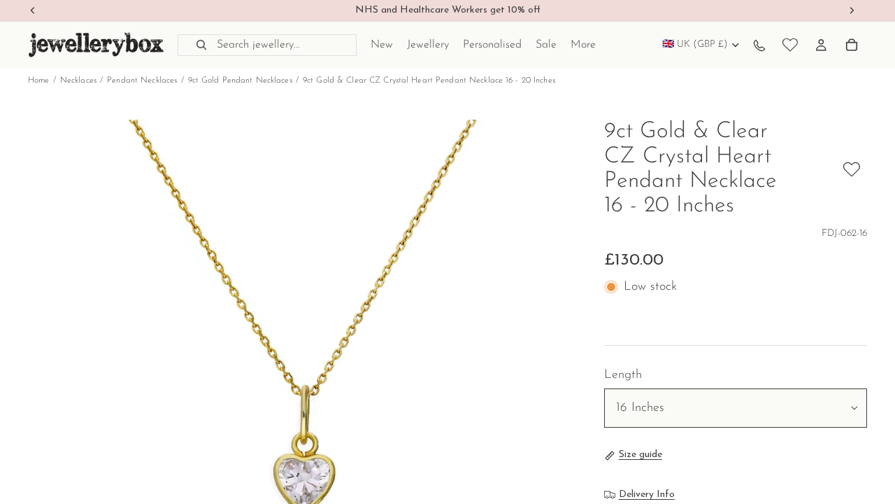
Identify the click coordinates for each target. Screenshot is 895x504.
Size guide (640, 454)
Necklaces (78, 80)
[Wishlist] (790, 44)
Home (38, 80)
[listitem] (583, 44)
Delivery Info (647, 494)
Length (623, 375)
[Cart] (851, 44)
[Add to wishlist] (851, 169)
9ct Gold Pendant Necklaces (240, 80)
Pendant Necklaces (142, 80)
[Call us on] (759, 44)
